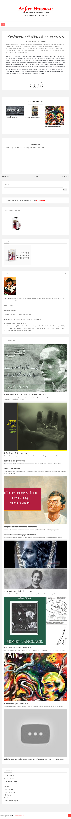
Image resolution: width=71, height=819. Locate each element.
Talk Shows (7, 795)
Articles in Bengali (9, 775)
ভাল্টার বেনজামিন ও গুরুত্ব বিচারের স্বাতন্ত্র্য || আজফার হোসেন (20, 535)
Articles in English (9, 778)
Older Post (65, 176)
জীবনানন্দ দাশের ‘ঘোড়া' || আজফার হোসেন (14, 461)
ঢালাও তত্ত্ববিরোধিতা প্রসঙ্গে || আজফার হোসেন (16, 703)
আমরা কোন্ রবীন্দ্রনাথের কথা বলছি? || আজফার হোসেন (18, 591)
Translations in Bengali (11, 798)
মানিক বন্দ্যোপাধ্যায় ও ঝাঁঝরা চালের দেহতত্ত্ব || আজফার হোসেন (20, 527)
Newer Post (6, 176)
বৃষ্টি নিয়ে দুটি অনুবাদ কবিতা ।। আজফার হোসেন (16, 453)
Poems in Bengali (9, 789)
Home (36, 176)
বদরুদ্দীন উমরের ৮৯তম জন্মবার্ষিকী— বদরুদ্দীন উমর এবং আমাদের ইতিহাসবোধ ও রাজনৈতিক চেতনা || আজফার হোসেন (34, 759)
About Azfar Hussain (12, 469)
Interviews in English (10, 784)
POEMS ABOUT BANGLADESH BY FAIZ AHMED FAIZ (25, 395)
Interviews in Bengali (10, 781)
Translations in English (11, 800)
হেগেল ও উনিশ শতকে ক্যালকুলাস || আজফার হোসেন (17, 647)
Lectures (6, 787)
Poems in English (9, 792)
